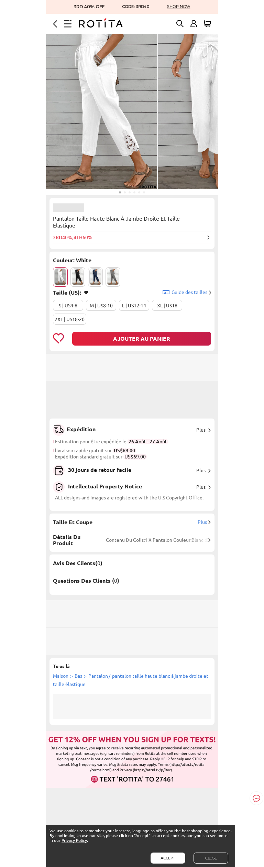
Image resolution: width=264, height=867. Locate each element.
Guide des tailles (189, 292)
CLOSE (211, 858)
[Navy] (95, 277)
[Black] (77, 277)
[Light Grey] (113, 277)
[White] (60, 277)
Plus (201, 430)
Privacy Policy (74, 840)
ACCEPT (168, 858)
